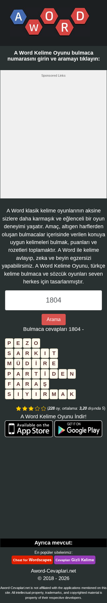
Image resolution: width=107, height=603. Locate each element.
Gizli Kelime (75, 560)
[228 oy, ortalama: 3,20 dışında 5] (18, 408)
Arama (54, 319)
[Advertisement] (53, 139)
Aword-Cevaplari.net (53, 571)
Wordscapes (32, 560)
